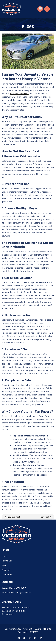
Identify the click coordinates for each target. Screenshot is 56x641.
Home (4, 556)
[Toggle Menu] (40, 9)
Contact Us (7, 574)
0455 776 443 (17, 588)
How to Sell (7, 560)
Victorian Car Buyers (19, 93)
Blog (4, 565)
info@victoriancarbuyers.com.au (16, 592)
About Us (6, 570)
